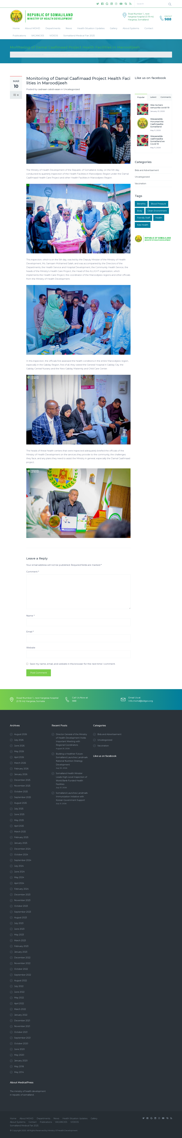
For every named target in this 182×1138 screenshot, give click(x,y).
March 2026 (20, 763)
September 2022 (22, 975)
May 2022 (19, 997)
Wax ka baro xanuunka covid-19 (159, 106)
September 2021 (22, 1038)
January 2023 (20, 952)
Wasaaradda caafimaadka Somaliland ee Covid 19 (157, 140)
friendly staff (143, 217)
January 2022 (20, 1015)
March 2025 (20, 831)
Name (30, 615)
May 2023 (19, 934)
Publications (19, 35)
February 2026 (21, 768)
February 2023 (21, 946)
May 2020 (19, 1055)
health (158, 217)
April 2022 (19, 1003)
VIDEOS (53, 35)
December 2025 (22, 780)
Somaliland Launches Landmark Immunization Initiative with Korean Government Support (72, 796)
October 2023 (21, 906)
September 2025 (22, 797)
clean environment (157, 210)
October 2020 (21, 1043)
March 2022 (20, 1009)
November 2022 (22, 963)
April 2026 (19, 757)
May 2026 (19, 751)
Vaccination (140, 183)
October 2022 (21, 969)
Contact (148, 28)
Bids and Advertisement (147, 170)
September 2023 (22, 912)
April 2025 (19, 826)
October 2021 (21, 1032)
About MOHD (32, 28)
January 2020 (21, 1060)
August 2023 (20, 917)
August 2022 (20, 980)
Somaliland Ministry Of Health (25, 54)
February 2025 (21, 837)
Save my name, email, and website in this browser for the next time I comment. (72, 663)
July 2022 (18, 986)
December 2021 (22, 1020)
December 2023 (22, 894)
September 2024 (22, 860)
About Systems (131, 28)
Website (30, 647)
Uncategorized (71, 89)
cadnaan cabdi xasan (49, 89)
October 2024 (21, 854)
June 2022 (19, 992)
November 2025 (22, 785)
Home (16, 28)
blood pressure (158, 203)
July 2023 (18, 923)
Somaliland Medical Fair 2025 (79, 35)
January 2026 (20, 774)
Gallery (113, 28)
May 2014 (19, 1072)
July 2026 (18, 740)
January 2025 (20, 843)
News (69, 28)
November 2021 (22, 1026)
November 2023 (22, 900)
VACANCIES (37, 35)
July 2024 (19, 866)
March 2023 (20, 940)
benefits (141, 203)
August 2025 (20, 803)
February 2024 (21, 889)
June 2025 (19, 814)
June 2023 (19, 929)
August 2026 (20, 734)
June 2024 (19, 871)
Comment (32, 571)
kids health (142, 225)
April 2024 (19, 883)
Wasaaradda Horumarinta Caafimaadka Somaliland (156, 123)
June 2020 (19, 1049)
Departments (53, 28)
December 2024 (22, 849)
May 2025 (19, 820)
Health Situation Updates (91, 28)
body (139, 210)
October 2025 (21, 791)
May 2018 (19, 1066)
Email (30, 631)
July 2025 (18, 808)
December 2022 (22, 957)
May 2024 (19, 877)
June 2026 (19, 745)
